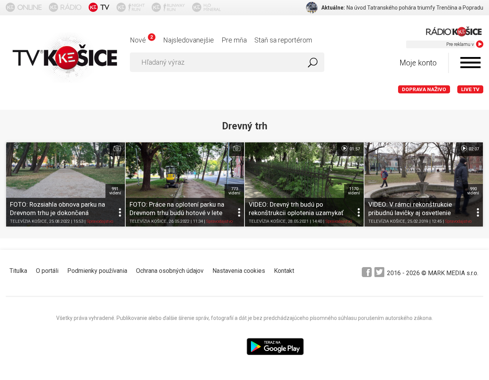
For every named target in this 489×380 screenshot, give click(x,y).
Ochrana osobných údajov (170, 270)
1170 (354, 191)
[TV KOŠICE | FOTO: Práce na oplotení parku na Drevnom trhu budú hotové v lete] (185, 184)
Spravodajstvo (100, 221)
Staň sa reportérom (283, 40)
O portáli (47, 270)
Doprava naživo (424, 89)
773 (234, 191)
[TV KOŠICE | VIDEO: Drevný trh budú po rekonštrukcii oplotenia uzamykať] (304, 184)
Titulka (18, 270)
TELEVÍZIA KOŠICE (28, 221)
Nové (141, 40)
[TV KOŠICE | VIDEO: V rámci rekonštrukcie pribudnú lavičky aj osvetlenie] (423, 184)
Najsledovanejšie (188, 40)
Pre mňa (234, 40)
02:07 (473, 149)
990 (473, 191)
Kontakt (284, 270)
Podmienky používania (97, 270)
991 (115, 191)
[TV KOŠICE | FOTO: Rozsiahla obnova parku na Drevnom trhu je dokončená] (65, 184)
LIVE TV (470, 89)
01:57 (354, 149)
